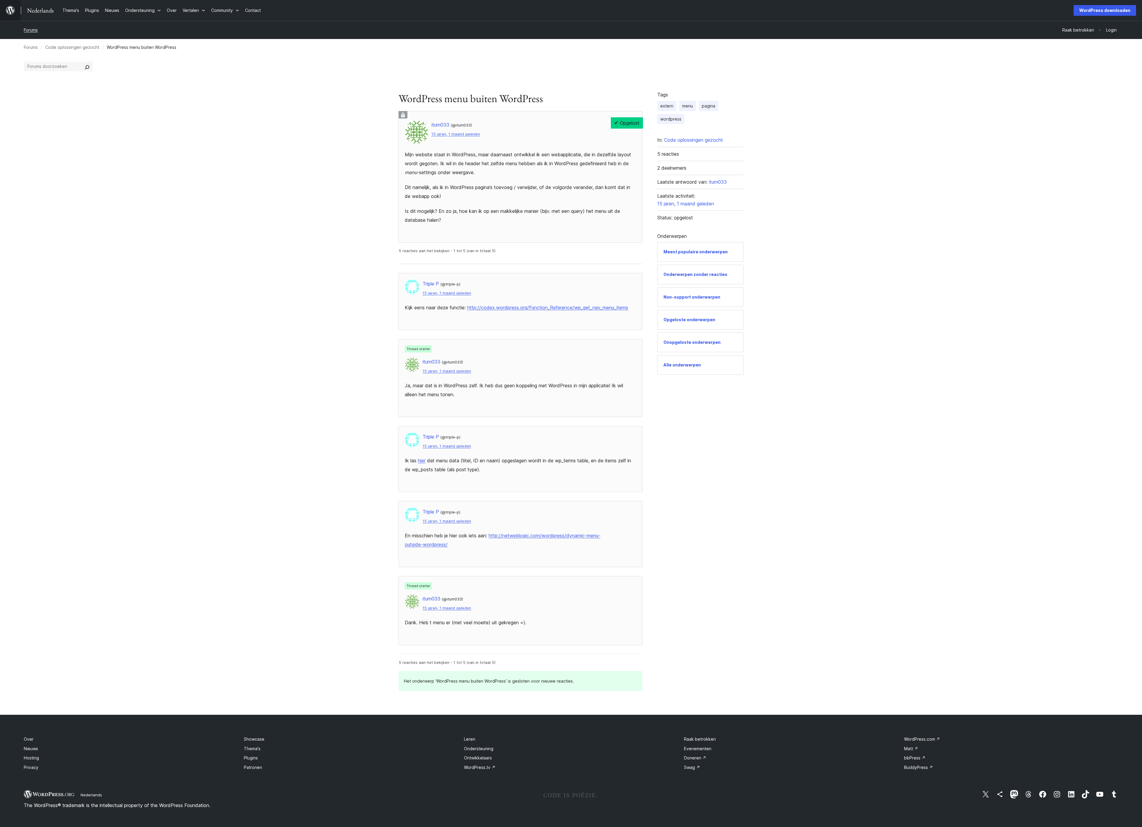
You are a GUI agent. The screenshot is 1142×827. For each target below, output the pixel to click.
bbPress (914, 757)
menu (687, 105)
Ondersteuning (478, 748)
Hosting (31, 757)
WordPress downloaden (1104, 10)
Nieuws (31, 748)
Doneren (695, 757)
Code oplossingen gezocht (72, 47)
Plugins (251, 757)
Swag (692, 767)
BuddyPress (918, 767)
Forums (31, 29)
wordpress (670, 118)
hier (422, 461)
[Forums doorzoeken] (87, 66)
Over (29, 739)
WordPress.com (922, 739)
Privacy (31, 767)
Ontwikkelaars (478, 757)
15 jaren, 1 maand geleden (456, 134)
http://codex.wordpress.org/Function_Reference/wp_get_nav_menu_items (547, 307)
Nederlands (91, 794)
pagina (708, 105)
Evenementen (697, 748)
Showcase (254, 739)
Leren (469, 739)
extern (666, 105)
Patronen (253, 767)
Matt (911, 748)
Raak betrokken (700, 739)
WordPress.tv (479, 767)
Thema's (252, 748)
